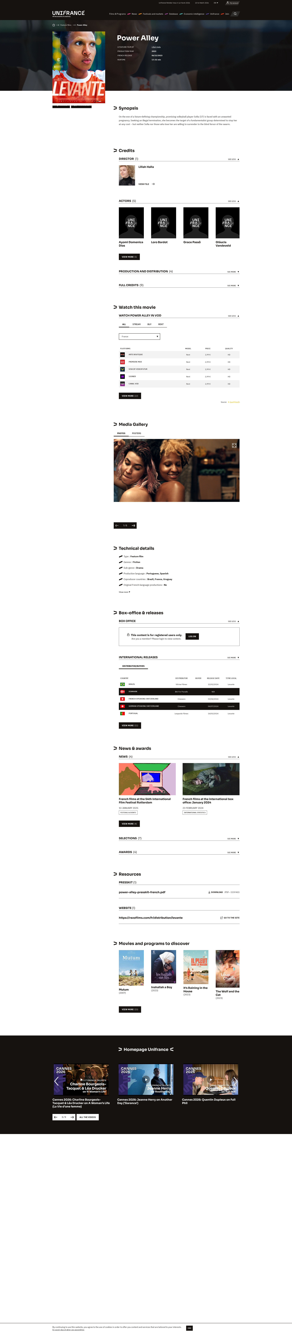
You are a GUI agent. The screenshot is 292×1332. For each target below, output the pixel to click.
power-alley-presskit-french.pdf (142, 892)
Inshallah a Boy (161, 987)
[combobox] (139, 336)
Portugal (133, 713)
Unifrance (214, 14)
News (134, 14)
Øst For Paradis (181, 692)
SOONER (132, 376)
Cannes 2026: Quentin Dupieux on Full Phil (79, 1101)
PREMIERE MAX (135, 362)
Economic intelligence (194, 14)
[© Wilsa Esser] (177, 470)
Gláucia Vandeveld (223, 244)
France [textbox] (125, 336)
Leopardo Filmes (181, 713)
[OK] (189, 1328)
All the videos (88, 1117)
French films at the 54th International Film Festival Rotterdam (145, 800)
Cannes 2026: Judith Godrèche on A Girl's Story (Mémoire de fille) (207, 1101)
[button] (234, 446)
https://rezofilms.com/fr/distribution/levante (151, 918)
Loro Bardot (159, 242)
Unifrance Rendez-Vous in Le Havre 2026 (174, 3)
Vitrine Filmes (181, 684)
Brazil (132, 684)
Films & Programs (117, 14)
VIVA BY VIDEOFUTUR (137, 369)
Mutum (124, 989)
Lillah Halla (156, 47)
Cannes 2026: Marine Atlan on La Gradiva (146, 1099)
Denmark (133, 691)
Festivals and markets (153, 14)
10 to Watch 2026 (202, 3)
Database (173, 14)
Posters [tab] (136, 433)
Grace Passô (192, 242)
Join (227, 14)
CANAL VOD (133, 384)
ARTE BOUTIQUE (135, 354)
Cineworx (181, 699)
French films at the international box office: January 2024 (208, 800)
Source (224, 402)
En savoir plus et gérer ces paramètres (68, 1330)
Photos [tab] (121, 433)
